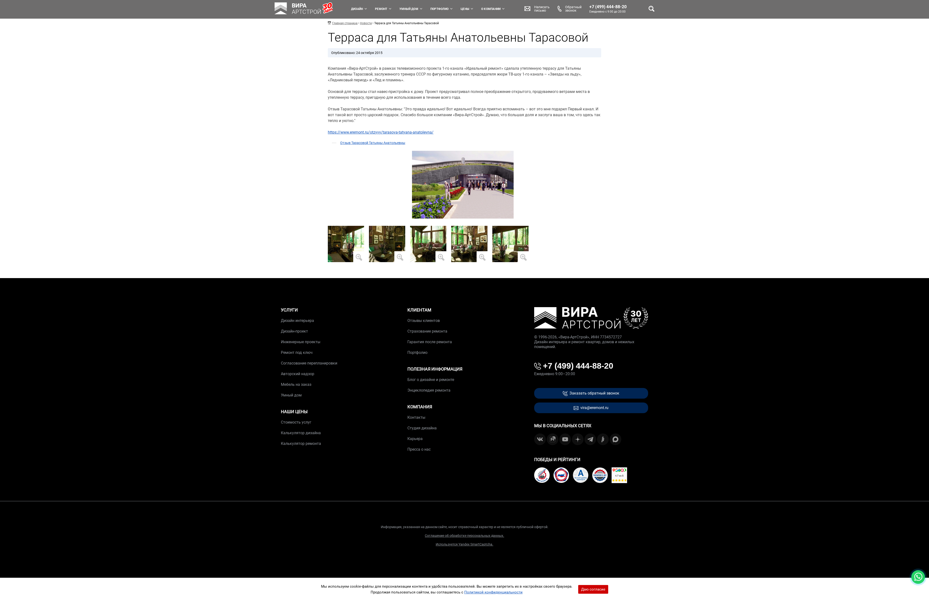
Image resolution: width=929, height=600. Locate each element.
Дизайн (357, 9)
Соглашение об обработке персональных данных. (464, 536)
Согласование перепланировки (309, 363)
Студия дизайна (422, 428)
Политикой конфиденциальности (493, 592)
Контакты (416, 417)
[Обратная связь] (918, 577)
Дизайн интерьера (297, 320)
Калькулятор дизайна (301, 433)
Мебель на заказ (296, 384)
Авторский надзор (297, 374)
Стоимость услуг (296, 422)
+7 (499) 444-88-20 (608, 7)
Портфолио (439, 9)
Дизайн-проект (294, 331)
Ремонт (381, 9)
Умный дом (408, 9)
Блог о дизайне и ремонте (430, 379)
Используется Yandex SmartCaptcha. (464, 544)
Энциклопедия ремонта (428, 390)
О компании (491, 9)
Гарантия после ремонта (429, 342)
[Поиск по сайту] (651, 9)
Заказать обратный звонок (594, 393)
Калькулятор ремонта (301, 443)
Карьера (415, 438)
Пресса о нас (419, 449)
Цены (465, 9)
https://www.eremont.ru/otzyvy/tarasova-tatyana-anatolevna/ (381, 132)
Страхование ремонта (427, 331)
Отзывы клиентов (423, 320)
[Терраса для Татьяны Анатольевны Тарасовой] (346, 244)
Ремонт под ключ (297, 352)
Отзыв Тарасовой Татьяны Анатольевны (372, 143)
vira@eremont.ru (594, 407)
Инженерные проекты (300, 342)
